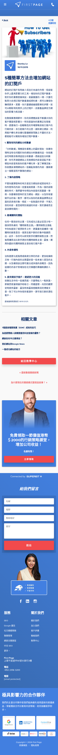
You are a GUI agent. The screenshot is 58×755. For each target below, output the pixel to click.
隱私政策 (35, 745)
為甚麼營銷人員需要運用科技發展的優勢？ (21, 333)
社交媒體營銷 (10, 630)
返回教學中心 (29, 361)
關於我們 (35, 620)
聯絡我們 (35, 635)
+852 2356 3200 (12, 670)
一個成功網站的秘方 (11, 349)
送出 (29, 545)
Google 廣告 (9, 625)
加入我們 (35, 625)
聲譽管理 (8, 635)
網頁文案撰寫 (10, 640)
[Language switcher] (5, 4)
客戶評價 (35, 630)
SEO (6, 620)
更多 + (7, 650)
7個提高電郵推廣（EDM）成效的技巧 (19, 327)
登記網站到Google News (13, 344)
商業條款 (23, 745)
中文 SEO (8, 645)
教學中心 (35, 640)
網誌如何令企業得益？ (12, 338)
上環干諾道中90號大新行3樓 (18, 660)
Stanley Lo (23, 63)
